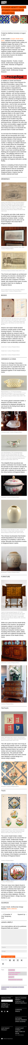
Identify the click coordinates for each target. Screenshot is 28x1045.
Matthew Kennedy (13, 33)
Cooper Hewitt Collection (14, 973)
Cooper (12, 970)
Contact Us (19, 1001)
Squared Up (22, 914)
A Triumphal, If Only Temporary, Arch (6, 916)
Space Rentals (21, 1003)
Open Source (20, 1021)
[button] (26, 3)
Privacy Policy (4, 1007)
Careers (18, 1009)
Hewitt (11, 977)
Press (17, 1011)
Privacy (4, 1030)
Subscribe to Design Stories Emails (12, 988)
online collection (12, 908)
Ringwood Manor (15, 979)
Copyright (5, 1028)
